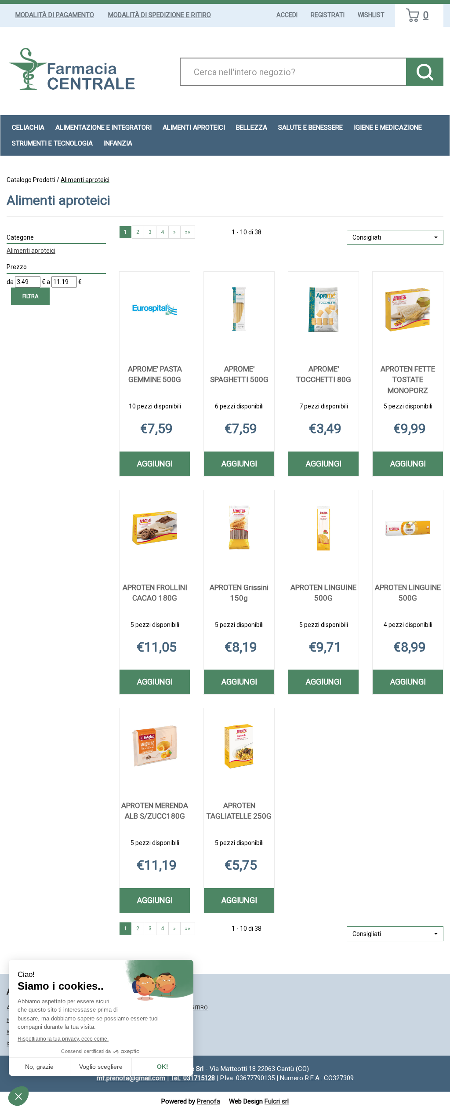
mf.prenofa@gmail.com (131, 1078)
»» (187, 232)
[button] (395, 237)
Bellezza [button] (251, 127)
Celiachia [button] (28, 127)
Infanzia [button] (118, 143)
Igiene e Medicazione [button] (388, 127)
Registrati (328, 14)
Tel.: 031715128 (193, 1078)
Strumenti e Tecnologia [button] (52, 143)
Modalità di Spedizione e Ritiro (159, 15)
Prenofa (208, 1101)
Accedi (287, 14)
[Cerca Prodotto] (424, 72)
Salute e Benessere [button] (310, 127)
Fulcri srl (277, 1101)
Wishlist (371, 14)
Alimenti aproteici (194, 127)
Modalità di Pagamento (54, 15)
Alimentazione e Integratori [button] (103, 127)
